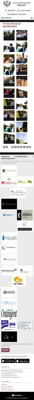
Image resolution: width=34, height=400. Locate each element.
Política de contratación (7, 390)
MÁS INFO (5, 350)
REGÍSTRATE (11, 10)
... (24, 147)
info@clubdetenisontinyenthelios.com (11, 377)
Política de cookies (6, 388)
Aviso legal (4, 384)
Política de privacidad (7, 386)
